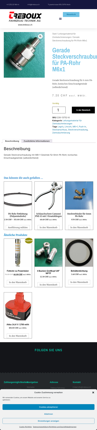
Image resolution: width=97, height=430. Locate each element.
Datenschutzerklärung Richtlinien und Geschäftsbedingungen (54, 427)
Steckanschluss (59, 129)
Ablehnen (48, 414)
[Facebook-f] (40, 364)
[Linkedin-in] (57, 364)
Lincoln (68, 126)
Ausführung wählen (18, 227)
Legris (61, 126)
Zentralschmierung (61, 132)
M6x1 (75, 126)
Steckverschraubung (78, 129)
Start (54, 34)
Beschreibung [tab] (12, 141)
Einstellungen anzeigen (48, 421)
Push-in (82, 126)
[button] (93, 392)
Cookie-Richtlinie (25, 427)
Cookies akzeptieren (48, 407)
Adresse (54, 382)
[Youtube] (48, 364)
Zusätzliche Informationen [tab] (37, 141)
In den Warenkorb (83, 110)
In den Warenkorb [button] (48, 227)
